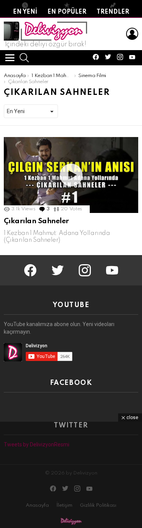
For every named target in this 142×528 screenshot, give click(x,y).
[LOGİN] (132, 33)
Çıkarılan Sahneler (36, 221)
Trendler (113, 12)
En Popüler (66, 12)
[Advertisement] (71, 475)
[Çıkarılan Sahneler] (71, 175)
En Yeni (25, 12)
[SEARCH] (24, 57)
